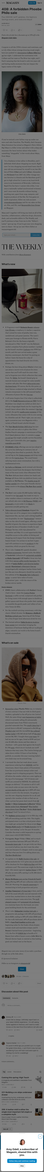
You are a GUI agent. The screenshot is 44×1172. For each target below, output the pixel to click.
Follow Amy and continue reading (22, 1161)
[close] (40, 1136)
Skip (22, 1166)
